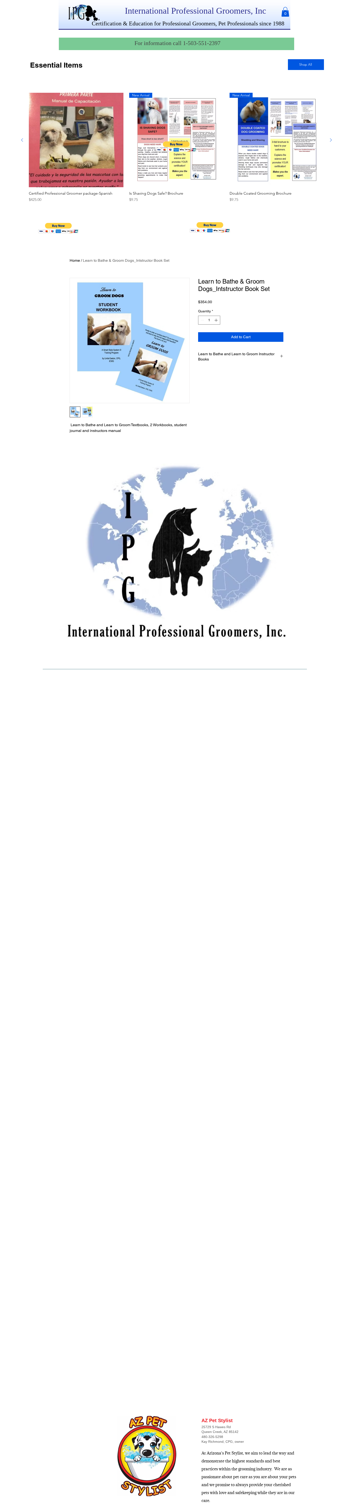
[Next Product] (331, 140)
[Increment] (216, 320)
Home (75, 260)
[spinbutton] (209, 320)
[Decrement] (202, 320)
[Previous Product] (22, 140)
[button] (285, 12)
